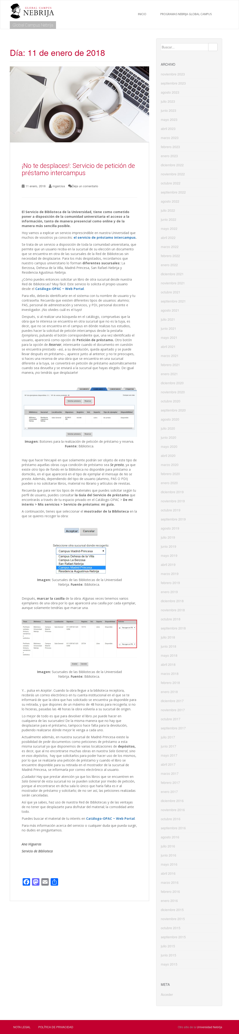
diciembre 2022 (172, 165)
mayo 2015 (169, 964)
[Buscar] (213, 47)
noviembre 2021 (173, 283)
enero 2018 (169, 691)
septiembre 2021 (173, 301)
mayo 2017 (169, 755)
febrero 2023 (170, 146)
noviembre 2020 (173, 392)
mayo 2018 (169, 655)
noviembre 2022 (173, 174)
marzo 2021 (170, 355)
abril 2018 (168, 664)
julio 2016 (168, 846)
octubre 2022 (170, 183)
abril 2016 (168, 873)
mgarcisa (59, 186)
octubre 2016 (170, 818)
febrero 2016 (170, 891)
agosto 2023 (170, 92)
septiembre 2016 (173, 828)
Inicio (142, 14)
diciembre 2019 (172, 492)
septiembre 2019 (173, 519)
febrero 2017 (170, 782)
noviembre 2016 (173, 809)
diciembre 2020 (172, 383)
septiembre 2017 (173, 728)
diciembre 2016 (172, 800)
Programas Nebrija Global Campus (186, 14)
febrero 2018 (170, 682)
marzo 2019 (170, 573)
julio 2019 (168, 537)
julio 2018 (168, 637)
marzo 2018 (170, 673)
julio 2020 (168, 428)
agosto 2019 (170, 528)
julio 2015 (168, 946)
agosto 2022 (170, 201)
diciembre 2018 (172, 601)
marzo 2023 (170, 137)
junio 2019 (168, 546)
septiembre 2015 (173, 937)
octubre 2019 (170, 510)
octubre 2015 (170, 927)
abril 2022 (168, 237)
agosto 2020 (170, 419)
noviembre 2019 (173, 501)
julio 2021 (168, 319)
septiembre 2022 (173, 192)
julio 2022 (168, 210)
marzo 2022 (170, 246)
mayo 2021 (169, 337)
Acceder (167, 994)
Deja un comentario (85, 186)
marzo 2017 (170, 773)
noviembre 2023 (173, 74)
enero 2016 (169, 900)
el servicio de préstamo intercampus (105, 237)
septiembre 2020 (173, 410)
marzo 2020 (170, 464)
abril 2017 (168, 764)
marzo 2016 (170, 882)
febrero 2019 (170, 582)
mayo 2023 (169, 119)
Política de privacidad (55, 1027)
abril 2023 (168, 128)
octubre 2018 (170, 619)
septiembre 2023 (173, 83)
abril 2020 (168, 455)
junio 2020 (168, 437)
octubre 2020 (170, 401)
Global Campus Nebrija (33, 25)
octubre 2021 (170, 292)
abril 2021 (168, 346)
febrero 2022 (170, 255)
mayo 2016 (169, 864)
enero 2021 (169, 373)
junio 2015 (168, 955)
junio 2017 (168, 746)
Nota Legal (22, 1027)
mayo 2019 (169, 555)
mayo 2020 (169, 446)
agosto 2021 (170, 310)
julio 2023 (168, 101)
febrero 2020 (170, 473)
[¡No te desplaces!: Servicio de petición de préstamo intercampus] (79, 104)
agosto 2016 (170, 837)
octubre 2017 (170, 719)
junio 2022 (168, 219)
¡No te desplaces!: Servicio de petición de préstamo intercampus (78, 169)
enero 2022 (169, 264)
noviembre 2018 (173, 610)
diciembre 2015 (172, 909)
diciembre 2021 (172, 274)
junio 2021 (168, 328)
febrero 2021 (170, 364)
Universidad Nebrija (209, 1027)
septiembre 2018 (173, 628)
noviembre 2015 (173, 918)
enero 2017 (169, 791)
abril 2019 (168, 564)
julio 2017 (168, 737)
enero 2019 (169, 591)
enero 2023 (169, 155)
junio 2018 (168, 646)
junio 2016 (168, 855)
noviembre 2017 (173, 709)
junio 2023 (168, 110)
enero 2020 (169, 482)
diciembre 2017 (172, 700)
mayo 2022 (169, 228)
